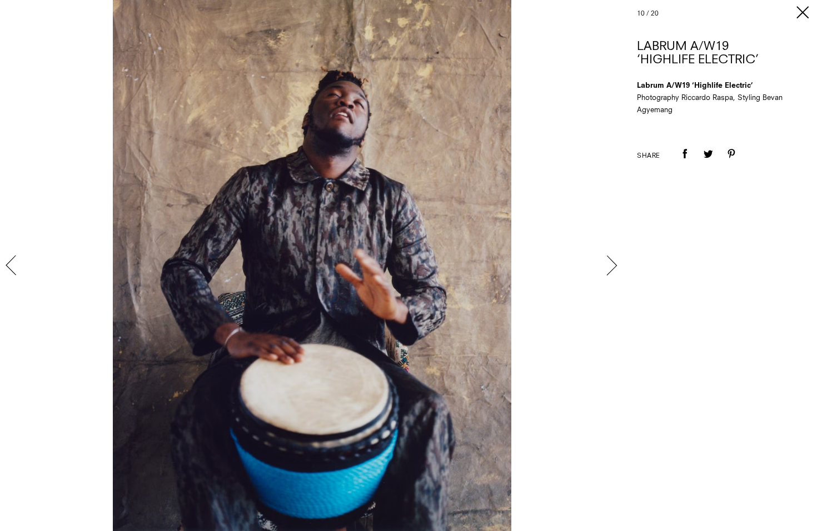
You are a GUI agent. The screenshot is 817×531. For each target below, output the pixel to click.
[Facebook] (684, 161)
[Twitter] (708, 161)
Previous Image (12, 265)
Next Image (611, 265)
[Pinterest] (731, 161)
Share (648, 156)
